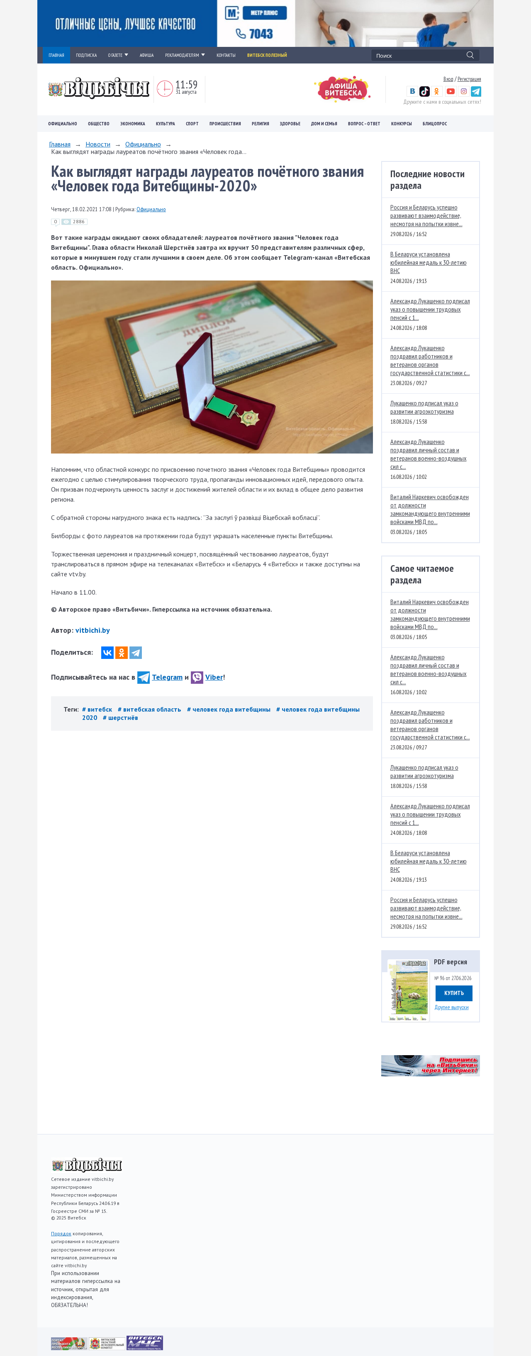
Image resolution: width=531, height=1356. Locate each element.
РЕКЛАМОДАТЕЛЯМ (182, 55)
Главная (60, 144)
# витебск (98, 709)
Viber (214, 677)
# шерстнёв (120, 717)
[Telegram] (135, 652)
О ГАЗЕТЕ (115, 55)
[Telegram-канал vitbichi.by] (476, 94)
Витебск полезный (267, 55)
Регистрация (469, 79)
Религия (260, 124)
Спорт (192, 124)
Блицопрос (435, 124)
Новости (97, 144)
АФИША (146, 55)
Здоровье (290, 124)
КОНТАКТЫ (226, 55)
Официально (62, 124)
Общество (99, 124)
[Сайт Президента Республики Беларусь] (70, 1348)
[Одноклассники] (121, 652)
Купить (454, 993)
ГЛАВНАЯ (56, 55)
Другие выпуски (451, 1007)
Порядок (61, 1233)
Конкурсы (401, 124)
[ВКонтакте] (107, 652)
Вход (448, 79)
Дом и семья (324, 124)
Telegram (167, 677)
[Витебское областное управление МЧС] (145, 1348)
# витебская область (150, 709)
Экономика (132, 124)
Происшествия (225, 124)
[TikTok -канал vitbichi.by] (424, 94)
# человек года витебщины (229, 709)
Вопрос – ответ (364, 124)
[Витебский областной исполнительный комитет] (108, 1348)
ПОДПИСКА (86, 55)
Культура (165, 124)
